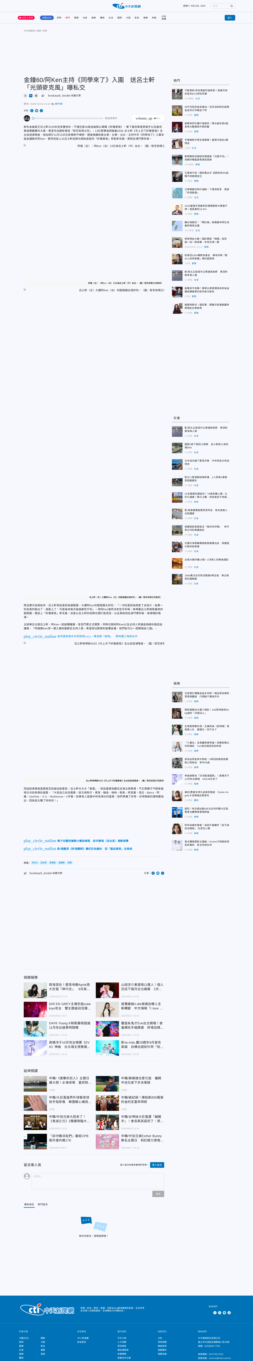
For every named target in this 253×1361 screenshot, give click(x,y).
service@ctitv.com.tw (220, 1358)
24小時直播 (83, 1338)
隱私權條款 (123, 1350)
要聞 (76, 18)
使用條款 (122, 1346)
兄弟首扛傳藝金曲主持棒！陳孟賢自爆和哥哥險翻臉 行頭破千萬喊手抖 (177, 697)
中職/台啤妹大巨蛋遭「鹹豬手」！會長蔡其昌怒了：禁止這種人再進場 (107, 1122)
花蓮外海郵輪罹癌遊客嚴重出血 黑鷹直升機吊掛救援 (177, 547)
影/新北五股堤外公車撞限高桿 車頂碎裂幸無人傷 (177, 275)
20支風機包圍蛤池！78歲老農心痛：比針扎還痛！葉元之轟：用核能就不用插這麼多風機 (177, 497)
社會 (85, 18)
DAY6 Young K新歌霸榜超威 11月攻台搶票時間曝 (35, 1029)
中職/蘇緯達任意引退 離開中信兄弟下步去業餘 (107, 1084)
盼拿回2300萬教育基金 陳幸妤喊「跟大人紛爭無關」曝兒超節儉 (177, 259)
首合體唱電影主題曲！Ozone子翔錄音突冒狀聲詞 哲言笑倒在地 (177, 845)
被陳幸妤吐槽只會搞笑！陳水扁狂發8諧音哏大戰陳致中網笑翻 (177, 127)
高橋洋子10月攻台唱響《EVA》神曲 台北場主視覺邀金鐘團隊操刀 (35, 1048)
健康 (145, 18)
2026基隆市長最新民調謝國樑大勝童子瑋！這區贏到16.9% (177, 209)
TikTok (229, 1312)
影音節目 (81, 1342)
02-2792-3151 (216, 1354)
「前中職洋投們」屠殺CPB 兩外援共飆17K (35, 1141)
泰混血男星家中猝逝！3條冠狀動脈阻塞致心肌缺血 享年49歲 (177, 763)
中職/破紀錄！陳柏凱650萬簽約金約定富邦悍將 (107, 1103)
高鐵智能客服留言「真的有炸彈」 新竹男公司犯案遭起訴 (177, 530)
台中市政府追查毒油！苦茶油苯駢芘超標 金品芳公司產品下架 (177, 110)
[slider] (67, 118)
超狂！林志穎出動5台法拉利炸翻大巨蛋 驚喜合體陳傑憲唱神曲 (177, 812)
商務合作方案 (124, 1358)
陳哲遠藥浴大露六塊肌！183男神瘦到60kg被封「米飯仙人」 (177, 713)
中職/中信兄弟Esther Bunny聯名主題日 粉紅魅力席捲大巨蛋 (107, 1141)
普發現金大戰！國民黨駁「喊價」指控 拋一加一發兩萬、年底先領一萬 (177, 242)
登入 (230, 18)
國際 (119, 18)
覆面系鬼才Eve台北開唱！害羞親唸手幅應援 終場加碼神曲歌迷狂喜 (107, 1029)
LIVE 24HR (27, 18)
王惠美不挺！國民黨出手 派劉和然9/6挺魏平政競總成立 (177, 176)
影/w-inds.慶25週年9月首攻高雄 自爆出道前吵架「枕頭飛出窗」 (107, 1048)
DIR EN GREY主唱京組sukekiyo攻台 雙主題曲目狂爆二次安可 (35, 1009)
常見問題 (162, 1342)
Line (224, 1312)
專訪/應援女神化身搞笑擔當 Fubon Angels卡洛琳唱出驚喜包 (177, 796)
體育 (102, 18)
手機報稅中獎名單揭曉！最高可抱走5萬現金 (177, 143)
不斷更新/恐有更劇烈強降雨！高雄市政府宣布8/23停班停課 (177, 94)
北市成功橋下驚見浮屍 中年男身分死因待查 (177, 464)
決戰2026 (47, 18)
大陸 (128, 18)
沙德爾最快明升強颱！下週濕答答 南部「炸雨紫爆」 (177, 193)
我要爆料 (162, 1350)
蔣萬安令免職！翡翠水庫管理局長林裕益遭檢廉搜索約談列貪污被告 (177, 292)
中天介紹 (122, 1338)
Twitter (210, 1312)
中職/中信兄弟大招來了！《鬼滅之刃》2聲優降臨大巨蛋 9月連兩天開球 (35, 1122)
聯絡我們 (162, 1346)
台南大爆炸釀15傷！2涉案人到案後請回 (177, 563)
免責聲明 (122, 1354)
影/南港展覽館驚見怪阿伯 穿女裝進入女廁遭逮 (177, 514)
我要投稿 (162, 1354)
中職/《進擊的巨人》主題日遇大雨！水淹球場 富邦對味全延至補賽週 (35, 1084)
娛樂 (93, 18)
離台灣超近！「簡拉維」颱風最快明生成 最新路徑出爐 (177, 226)
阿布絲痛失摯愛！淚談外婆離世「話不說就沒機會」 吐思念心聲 (177, 829)
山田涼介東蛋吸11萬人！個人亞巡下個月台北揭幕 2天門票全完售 (107, 990)
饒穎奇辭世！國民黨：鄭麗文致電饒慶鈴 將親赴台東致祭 (177, 308)
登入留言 (157, 1165)
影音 (137, 18)
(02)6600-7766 (212, 1346)
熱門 (67, 18)
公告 (160, 1338)
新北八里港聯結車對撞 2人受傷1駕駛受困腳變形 (177, 481)
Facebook (214, 1312)
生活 (111, 18)
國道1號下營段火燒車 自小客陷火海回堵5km (177, 448)
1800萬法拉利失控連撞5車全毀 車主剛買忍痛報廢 (177, 579)
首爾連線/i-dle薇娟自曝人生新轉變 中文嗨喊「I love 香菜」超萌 (107, 1009)
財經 (154, 18)
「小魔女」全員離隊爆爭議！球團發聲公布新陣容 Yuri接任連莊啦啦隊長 (177, 746)
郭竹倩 (58, 104)
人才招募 (122, 1342)
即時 (59, 18)
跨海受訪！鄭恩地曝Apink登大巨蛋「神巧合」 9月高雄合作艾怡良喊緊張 (35, 990)
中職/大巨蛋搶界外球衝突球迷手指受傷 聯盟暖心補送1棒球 (35, 1103)
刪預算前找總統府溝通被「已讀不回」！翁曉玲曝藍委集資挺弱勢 (177, 160)
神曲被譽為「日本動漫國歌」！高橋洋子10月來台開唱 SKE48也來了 (177, 779)
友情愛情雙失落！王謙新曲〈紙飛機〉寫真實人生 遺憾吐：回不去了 (177, 730)
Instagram (219, 1312)
